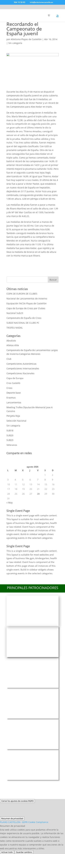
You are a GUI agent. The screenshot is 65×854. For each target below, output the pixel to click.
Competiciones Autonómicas (21, 363)
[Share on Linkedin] (43, 261)
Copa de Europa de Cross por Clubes (25, 308)
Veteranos (11, 444)
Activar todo (7, 852)
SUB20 (9, 435)
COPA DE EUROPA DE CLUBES (21, 293)
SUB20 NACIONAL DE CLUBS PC (22, 322)
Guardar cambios (24, 852)
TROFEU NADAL (14, 327)
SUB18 (9, 430)
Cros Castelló (13, 383)
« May (9, 502)
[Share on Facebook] (10, 261)
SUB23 (9, 440)
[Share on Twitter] (18, 261)
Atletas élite (12, 345)
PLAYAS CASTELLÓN (24, 822)
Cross (9, 387)
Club (8, 358)
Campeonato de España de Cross (23, 317)
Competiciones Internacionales (22, 368)
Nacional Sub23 (14, 313)
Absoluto (11, 340)
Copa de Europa (14, 378)
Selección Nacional (16, 420)
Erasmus (11, 397)
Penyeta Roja (13, 415)
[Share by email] (52, 261)
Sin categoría (15, 43)
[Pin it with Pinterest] (35, 261)
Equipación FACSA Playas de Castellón (26, 303)
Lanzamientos (13, 402)
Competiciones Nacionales (20, 373)
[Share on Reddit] (27, 261)
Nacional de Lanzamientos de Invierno (26, 298)
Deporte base (13, 392)
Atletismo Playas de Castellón (26, 39)
